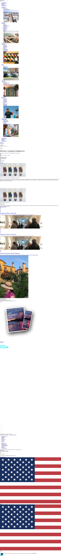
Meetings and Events (4, 436)
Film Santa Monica (4, 3)
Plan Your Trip (3, 97)
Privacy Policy (2, 450)
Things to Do (3, 22)
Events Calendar (12, 177)
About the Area (4, 7)
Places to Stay (3, 80)
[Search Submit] (8, 1)
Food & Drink (3, 43)
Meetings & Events (4, 5)
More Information (34, 553)
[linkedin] (2, 429)
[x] (31, 425)
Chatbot (3, 441)
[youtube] (2, 428)
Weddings (3, 4)
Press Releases (3, 439)
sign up (1, 301)
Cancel (2, 145)
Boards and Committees (5, 445)
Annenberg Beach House (3, 157)
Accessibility (3, 440)
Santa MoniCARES (4, 443)
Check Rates (5, 83)
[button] (30, 527)
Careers (3, 446)
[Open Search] (3, 143)
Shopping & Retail (4, 118)
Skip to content (2, 0)
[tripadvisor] (2, 432)
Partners (3, 438)
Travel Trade (3, 140)
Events (2, 64)
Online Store (3, 447)
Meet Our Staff (4, 444)
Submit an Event (4, 2)
